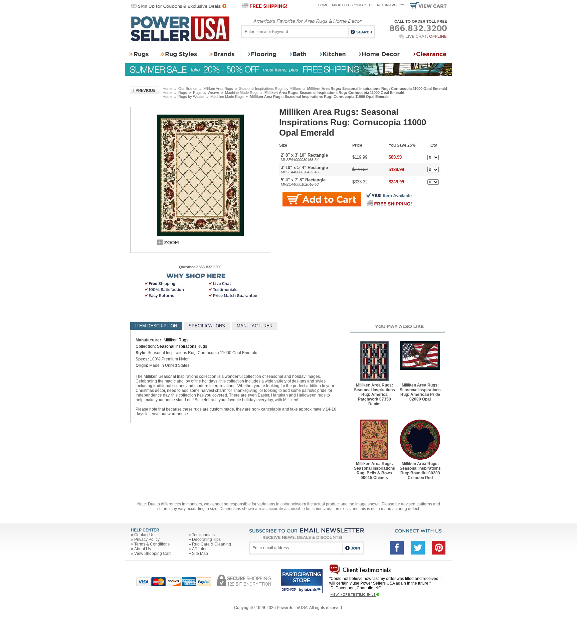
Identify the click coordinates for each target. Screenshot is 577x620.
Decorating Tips (206, 539)
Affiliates (199, 549)
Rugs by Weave (206, 93)
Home (323, 5)
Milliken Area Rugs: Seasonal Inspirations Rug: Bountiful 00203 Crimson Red (420, 470)
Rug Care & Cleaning (211, 544)
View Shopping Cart (152, 553)
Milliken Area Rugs (218, 89)
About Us (340, 5)
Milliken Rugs (176, 340)
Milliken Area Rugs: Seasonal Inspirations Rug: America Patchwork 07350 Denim (374, 394)
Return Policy (390, 5)
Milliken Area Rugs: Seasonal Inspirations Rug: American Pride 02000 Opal (420, 392)
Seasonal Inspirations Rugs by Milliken (270, 89)
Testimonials (203, 534)
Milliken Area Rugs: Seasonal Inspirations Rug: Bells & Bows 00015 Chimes (374, 470)
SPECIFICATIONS (207, 325)
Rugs (182, 93)
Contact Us (363, 5)
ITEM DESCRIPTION (156, 325)
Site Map (200, 553)
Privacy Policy (147, 539)
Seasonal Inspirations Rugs (182, 346)
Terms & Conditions (152, 544)
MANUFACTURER (254, 325)
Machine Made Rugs (241, 93)
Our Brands (187, 89)
